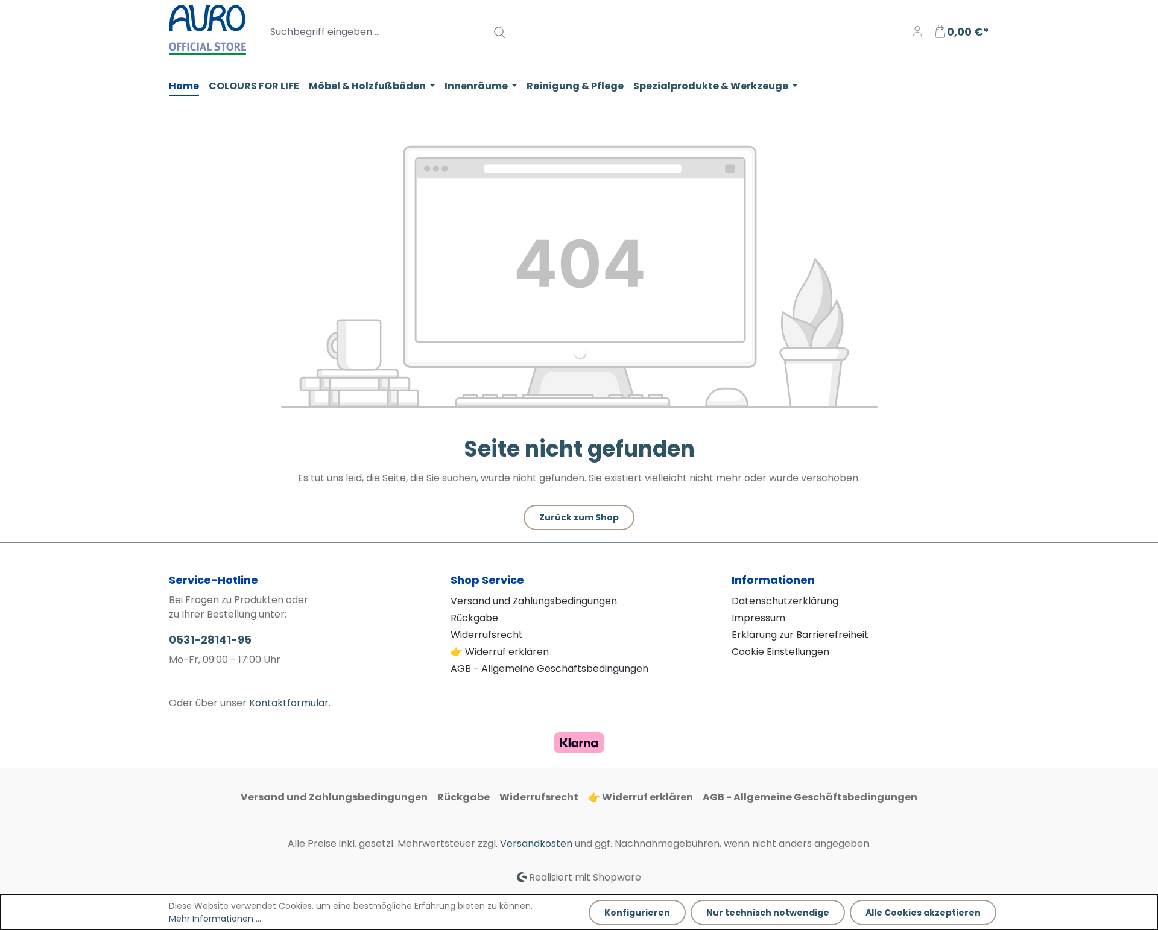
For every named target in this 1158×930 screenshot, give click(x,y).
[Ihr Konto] (917, 31)
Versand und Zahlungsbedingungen (534, 601)
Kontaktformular (289, 703)
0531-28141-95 (210, 639)
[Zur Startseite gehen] (207, 30)
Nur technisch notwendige (767, 912)
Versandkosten (536, 843)
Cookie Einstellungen (780, 652)
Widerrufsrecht (487, 635)
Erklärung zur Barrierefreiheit (800, 635)
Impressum (758, 618)
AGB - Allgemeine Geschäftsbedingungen (549, 668)
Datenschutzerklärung (785, 601)
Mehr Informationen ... (215, 919)
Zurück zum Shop (579, 517)
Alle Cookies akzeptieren (923, 912)
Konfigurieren (637, 912)
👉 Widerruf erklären (500, 652)
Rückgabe (474, 618)
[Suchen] (498, 31)
